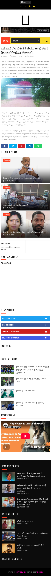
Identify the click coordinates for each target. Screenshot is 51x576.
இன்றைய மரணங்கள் (25, 390)
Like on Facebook (9, 325)
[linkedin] (25, 6)
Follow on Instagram (10, 338)
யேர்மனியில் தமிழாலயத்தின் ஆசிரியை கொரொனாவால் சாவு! (31, 474)
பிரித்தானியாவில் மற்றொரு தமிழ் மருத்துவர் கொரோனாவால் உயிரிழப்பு (31, 488)
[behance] (34, 6)
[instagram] (29, 6)
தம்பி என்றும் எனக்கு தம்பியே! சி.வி (30, 546)
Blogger (40, 572)
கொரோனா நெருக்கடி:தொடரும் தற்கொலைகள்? (24, 231)
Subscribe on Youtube (11, 331)
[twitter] (21, 6)
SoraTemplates (21, 572)
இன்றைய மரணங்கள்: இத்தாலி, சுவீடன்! (30, 404)
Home (5, 40)
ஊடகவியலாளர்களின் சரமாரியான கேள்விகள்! (32, 534)
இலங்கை (30, 56)
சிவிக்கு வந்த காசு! (25, 520)
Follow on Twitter (9, 318)
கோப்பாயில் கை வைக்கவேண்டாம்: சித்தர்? (21, 177)
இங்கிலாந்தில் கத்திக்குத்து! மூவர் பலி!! (31, 380)
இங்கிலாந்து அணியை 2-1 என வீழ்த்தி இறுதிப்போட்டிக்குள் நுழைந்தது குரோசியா (33, 369)
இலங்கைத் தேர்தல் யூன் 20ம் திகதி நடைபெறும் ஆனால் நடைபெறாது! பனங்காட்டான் (32, 501)
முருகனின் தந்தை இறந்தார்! (15, 204)
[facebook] (16, 6)
